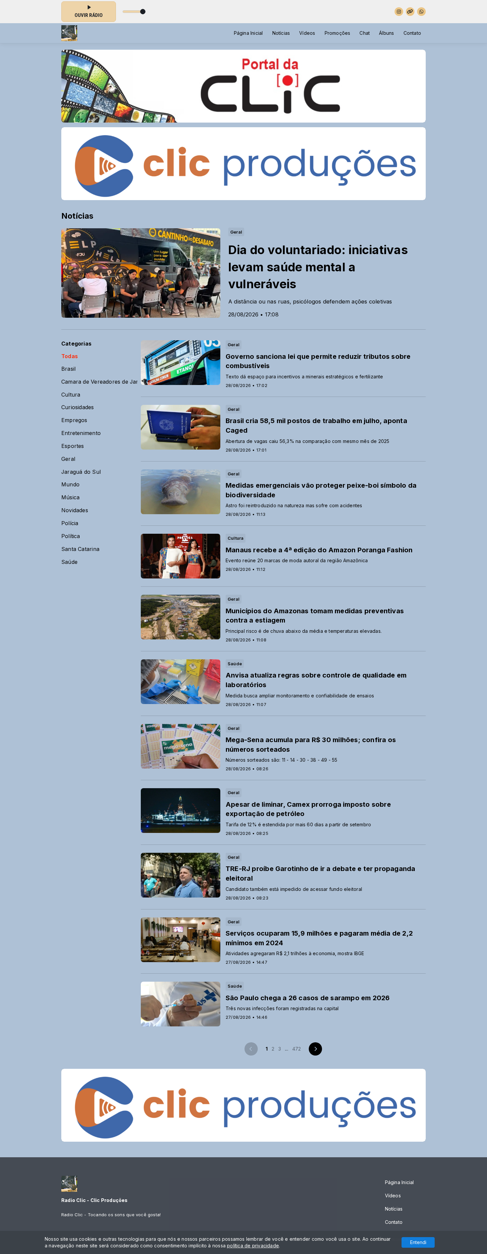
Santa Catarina (80, 549)
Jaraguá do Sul (81, 472)
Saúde (69, 562)
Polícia (69, 523)
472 (296, 1049)
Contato (412, 33)
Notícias (281, 33)
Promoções (338, 33)
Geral (68, 459)
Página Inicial (248, 33)
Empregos (74, 420)
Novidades (74, 510)
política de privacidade (253, 1245)
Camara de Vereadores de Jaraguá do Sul (99, 382)
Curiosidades (77, 407)
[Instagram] (399, 11)
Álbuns (386, 33)
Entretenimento (81, 433)
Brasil (68, 369)
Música (70, 497)
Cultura (70, 395)
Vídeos (307, 33)
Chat (364, 33)
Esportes (72, 446)
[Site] (410, 11)
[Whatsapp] (421, 11)
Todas (69, 356)
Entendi (418, 1242)
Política (70, 536)
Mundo (70, 484)
